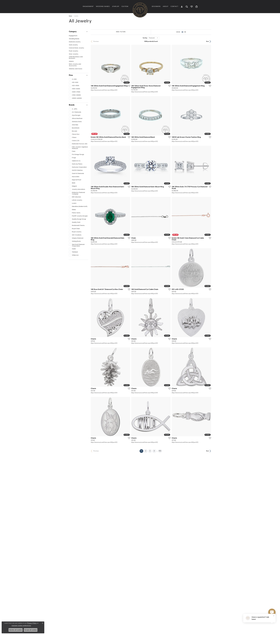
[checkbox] (73, 79)
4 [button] (154, 451)
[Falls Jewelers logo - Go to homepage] (140, 10)
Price (71, 75)
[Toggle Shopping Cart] (196, 6)
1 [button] (142, 451)
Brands (71, 105)
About (165, 6)
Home (70, 16)
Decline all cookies (15, 630)
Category (73, 32)
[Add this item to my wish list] (128, 86)
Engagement (88, 6)
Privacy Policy (32, 623)
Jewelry (115, 6)
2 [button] (145, 451)
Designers (156, 6)
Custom (125, 6)
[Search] (186, 6)
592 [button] (160, 451)
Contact (174, 6)
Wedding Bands (103, 6)
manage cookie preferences (21, 625)
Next (207, 41)
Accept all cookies (30, 630)
